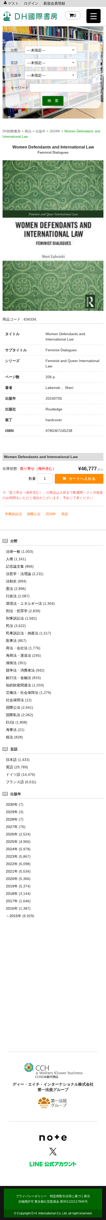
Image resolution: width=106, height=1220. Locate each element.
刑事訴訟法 (13, 514)
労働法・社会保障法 (22, 693)
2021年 (12, 871)
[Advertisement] (53, 992)
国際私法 (13, 715)
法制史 (11, 581)
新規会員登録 (54, 3)
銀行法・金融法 (18, 678)
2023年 (12, 856)
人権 (9, 559)
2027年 (12, 827)
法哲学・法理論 (18, 574)
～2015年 (13, 916)
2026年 (12, 834)
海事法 (11, 730)
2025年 (12, 842)
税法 (9, 737)
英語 (64, 514)
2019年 (12, 886)
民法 (9, 626)
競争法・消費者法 (20, 670)
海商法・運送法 (18, 655)
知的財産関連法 (18, 685)
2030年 (12, 804)
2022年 (12, 864)
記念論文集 (15, 566)
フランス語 (15, 782)
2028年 (12, 819)
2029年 (12, 812)
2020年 (12, 879)
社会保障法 (15, 700)
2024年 (51, 514)
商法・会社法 (17, 648)
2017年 (12, 901)
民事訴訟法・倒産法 (22, 633)
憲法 (9, 589)
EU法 (10, 722)
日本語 (11, 760)
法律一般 (13, 551)
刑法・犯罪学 (17, 611)
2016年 (12, 908)
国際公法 (33, 514)
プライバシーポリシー (31, 1196)
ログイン (31, 3)
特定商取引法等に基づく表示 (70, 1196)
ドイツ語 (13, 774)
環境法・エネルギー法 (24, 603)
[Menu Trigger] (93, 16)
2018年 (12, 894)
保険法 (11, 663)
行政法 (11, 596)
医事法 (11, 641)
